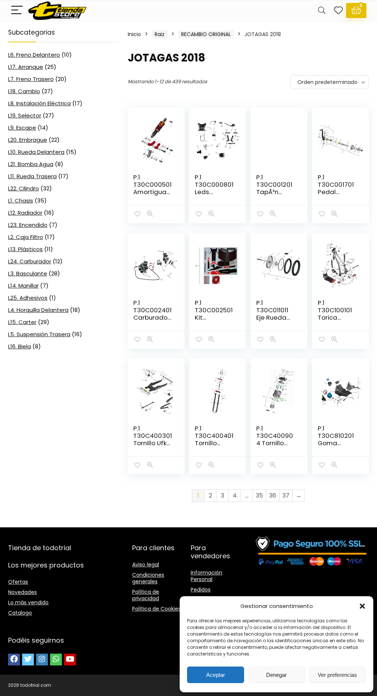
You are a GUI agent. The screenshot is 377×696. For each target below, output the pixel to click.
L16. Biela (19, 346)
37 (285, 495)
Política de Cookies (156, 608)
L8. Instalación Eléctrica (39, 103)
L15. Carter (22, 322)
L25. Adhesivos (27, 298)
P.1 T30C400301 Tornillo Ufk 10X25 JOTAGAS (152, 443)
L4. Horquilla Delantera (38, 310)
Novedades (22, 592)
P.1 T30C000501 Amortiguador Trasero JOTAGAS (152, 192)
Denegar (276, 675)
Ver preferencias (337, 675)
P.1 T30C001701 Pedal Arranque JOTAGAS (336, 192)
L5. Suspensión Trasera (39, 334)
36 (272, 495)
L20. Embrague (27, 140)
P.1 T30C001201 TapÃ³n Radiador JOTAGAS (274, 192)
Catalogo (20, 612)
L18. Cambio (24, 91)
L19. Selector (24, 115)
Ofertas (18, 582)
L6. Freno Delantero (34, 55)
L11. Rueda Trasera (32, 176)
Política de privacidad (145, 595)
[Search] (322, 10)
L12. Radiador (25, 213)
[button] (362, 606)
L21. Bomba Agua (30, 164)
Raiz (160, 34)
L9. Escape (22, 127)
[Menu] (17, 10)
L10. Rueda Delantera (36, 152)
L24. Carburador (29, 261)
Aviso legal (145, 564)
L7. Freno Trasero (31, 79)
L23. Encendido (27, 225)
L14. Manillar (23, 285)
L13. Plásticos (25, 249)
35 (259, 495)
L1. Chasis (20, 200)
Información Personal (206, 576)
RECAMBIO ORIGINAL (206, 34)
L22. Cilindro (23, 188)
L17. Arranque (25, 67)
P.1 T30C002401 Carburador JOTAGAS (152, 313)
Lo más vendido (28, 602)
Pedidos (201, 589)
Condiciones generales (148, 578)
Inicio (134, 34)
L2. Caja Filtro (25, 237)
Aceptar (215, 675)
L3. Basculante (27, 273)
